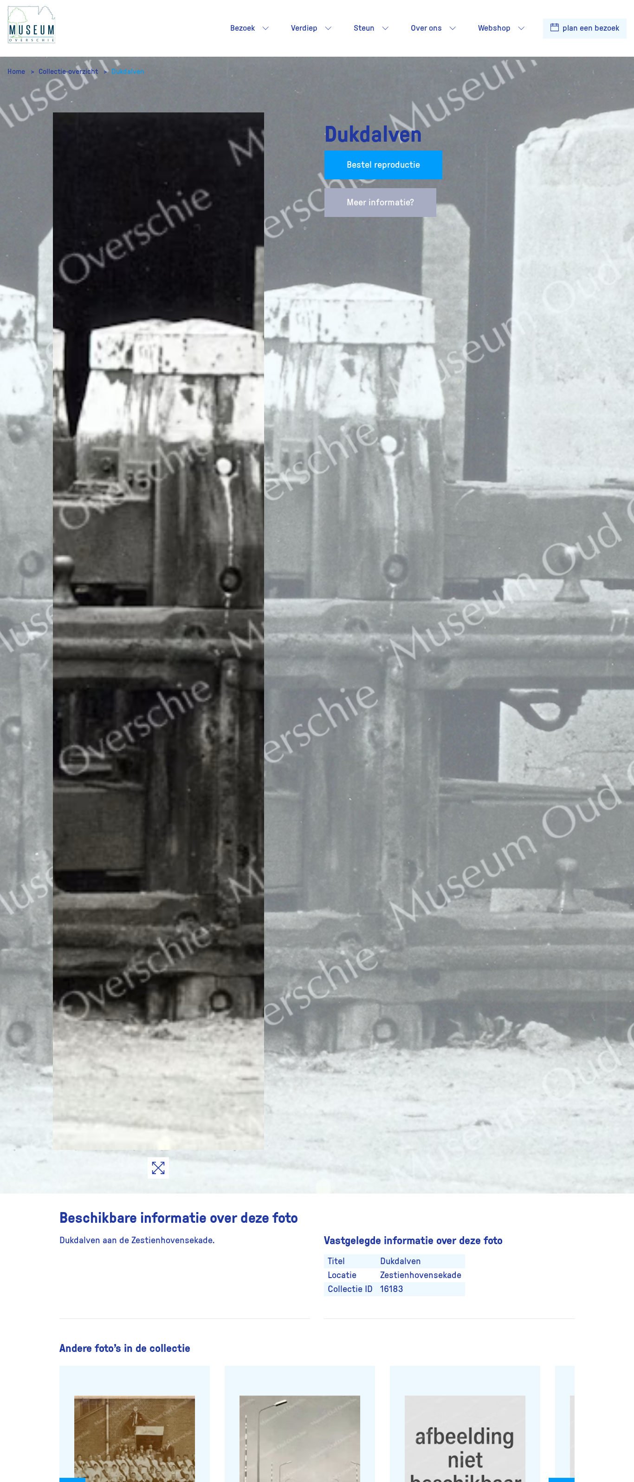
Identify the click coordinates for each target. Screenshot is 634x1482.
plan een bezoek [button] (590, 28)
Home (17, 71)
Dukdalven (127, 71)
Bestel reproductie (383, 165)
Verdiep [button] (304, 28)
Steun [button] (364, 28)
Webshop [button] (494, 28)
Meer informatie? (380, 202)
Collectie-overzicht (69, 71)
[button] (265, 28)
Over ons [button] (426, 28)
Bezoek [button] (242, 28)
